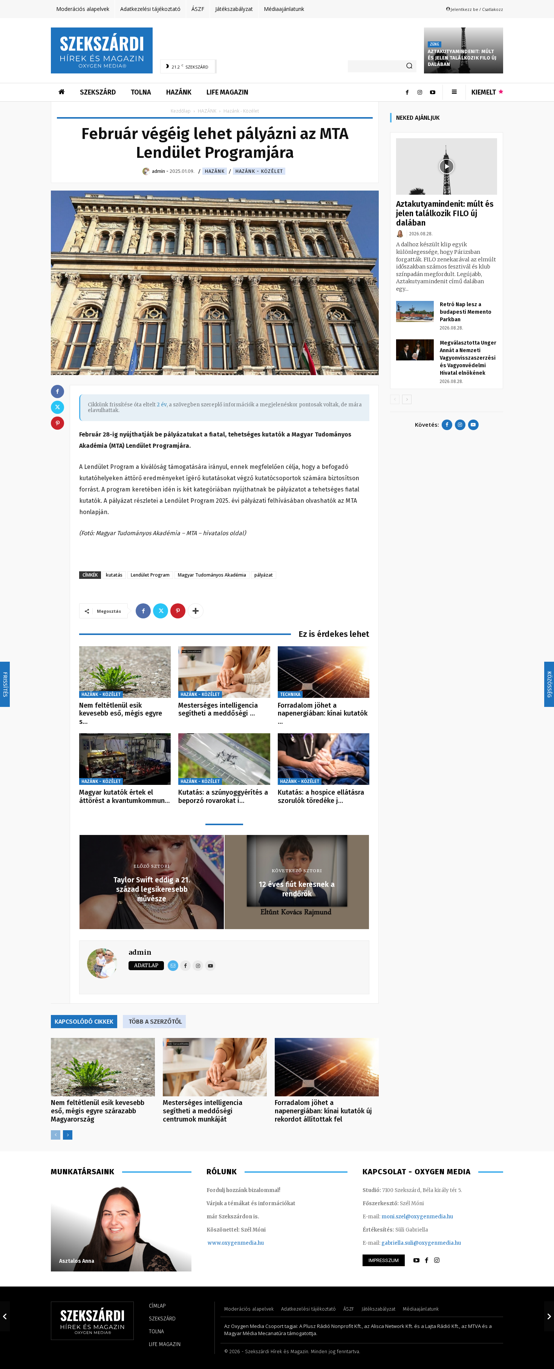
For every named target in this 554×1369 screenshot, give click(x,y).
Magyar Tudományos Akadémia (212, 575)
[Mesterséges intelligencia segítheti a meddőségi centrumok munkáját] (224, 672)
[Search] (409, 66)
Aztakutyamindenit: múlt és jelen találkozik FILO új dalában (462, 58)
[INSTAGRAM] (437, 1261)
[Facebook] (407, 92)
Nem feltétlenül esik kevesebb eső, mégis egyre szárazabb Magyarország (97, 1111)
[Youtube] (433, 92)
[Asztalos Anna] (121, 1228)
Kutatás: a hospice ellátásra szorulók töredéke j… (321, 796)
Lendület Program (150, 575)
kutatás (114, 575)
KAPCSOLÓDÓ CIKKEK (84, 1021)
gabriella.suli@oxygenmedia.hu (421, 1243)
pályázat (263, 575)
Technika (290, 694)
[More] (196, 610)
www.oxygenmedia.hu (236, 1243)
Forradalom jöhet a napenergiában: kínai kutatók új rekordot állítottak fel (323, 1111)
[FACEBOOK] (427, 1261)
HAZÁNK (207, 111)
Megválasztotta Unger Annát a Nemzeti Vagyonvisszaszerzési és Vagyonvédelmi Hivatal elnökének (468, 358)
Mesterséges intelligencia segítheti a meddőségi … (218, 709)
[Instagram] (420, 92)
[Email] (173, 965)
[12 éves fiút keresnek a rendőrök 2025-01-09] (549, 1316)
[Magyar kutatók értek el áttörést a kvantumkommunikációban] (125, 759)
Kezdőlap (181, 111)
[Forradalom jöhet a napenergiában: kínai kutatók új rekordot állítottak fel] (323, 672)
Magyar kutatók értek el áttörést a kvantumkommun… (124, 796)
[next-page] (67, 1135)
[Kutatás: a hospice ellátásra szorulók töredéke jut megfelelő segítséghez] (323, 759)
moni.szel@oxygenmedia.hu (417, 1216)
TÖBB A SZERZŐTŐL (155, 1021)
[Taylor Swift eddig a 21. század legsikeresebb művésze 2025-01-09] (5, 1316)
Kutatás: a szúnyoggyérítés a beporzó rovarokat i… (223, 796)
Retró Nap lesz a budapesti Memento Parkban (465, 312)
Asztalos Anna (76, 1261)
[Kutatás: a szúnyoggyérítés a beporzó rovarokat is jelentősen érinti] (224, 759)
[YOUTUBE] (416, 1261)
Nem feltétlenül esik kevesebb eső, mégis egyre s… (120, 713)
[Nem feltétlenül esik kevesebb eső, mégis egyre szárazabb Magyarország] (125, 672)
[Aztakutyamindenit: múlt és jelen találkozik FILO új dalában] (446, 166)
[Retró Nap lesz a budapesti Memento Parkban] (415, 311)
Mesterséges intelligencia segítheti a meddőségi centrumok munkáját (202, 1111)
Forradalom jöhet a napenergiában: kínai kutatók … (322, 713)
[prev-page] (55, 1135)
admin (140, 952)
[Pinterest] (177, 610)
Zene (434, 44)
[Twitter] (160, 610)
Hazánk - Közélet (259, 171)
